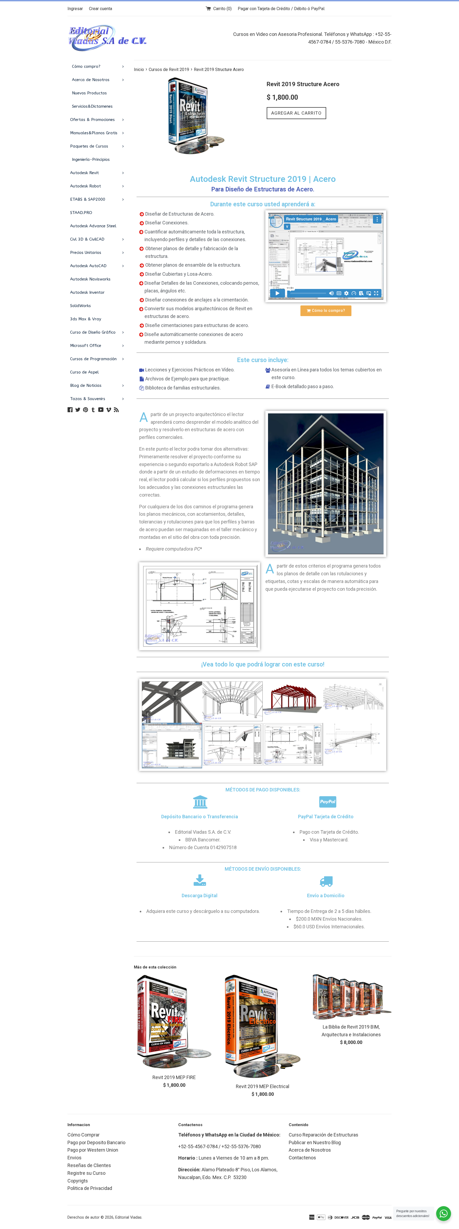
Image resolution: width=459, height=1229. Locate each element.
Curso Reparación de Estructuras (323, 1135)
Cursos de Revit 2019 (169, 69)
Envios (74, 1157)
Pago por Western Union (92, 1150)
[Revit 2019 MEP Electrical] (262, 1026)
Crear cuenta (100, 8)
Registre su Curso (86, 1173)
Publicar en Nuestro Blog (315, 1142)
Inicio (139, 69)
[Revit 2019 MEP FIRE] (174, 1022)
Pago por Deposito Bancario (96, 1142)
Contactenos (302, 1157)
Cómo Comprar (83, 1135)
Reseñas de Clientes (89, 1165)
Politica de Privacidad (89, 1188)
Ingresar (75, 8)
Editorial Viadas (128, 1217)
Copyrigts (77, 1181)
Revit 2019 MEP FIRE (174, 1077)
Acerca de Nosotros (310, 1150)
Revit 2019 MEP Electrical (262, 1086)
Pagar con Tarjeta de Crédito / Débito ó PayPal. (281, 8)
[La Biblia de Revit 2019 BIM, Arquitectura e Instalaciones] (351, 997)
